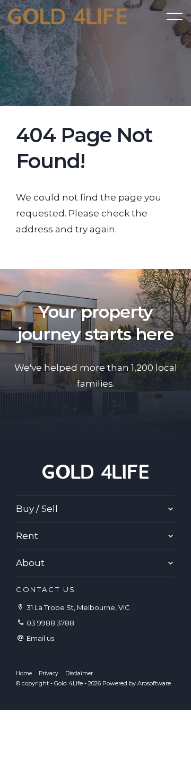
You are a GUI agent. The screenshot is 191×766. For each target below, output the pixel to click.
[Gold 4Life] (67, 15)
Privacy (48, 673)
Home (24, 673)
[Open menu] (174, 16)
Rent (27, 535)
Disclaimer (79, 673)
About (30, 563)
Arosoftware (154, 683)
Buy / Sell (37, 508)
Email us (40, 638)
